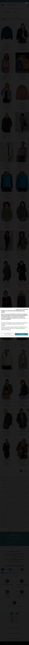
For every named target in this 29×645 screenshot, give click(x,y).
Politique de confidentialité (22, 309)
